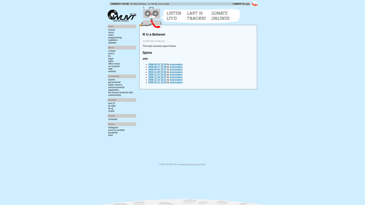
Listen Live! (174, 16)
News (111, 35)
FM (109, 56)
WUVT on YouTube (116, 130)
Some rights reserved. (187, 164)
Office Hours (114, 63)
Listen (111, 61)
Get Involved (114, 82)
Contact (111, 51)
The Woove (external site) (120, 92)
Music (111, 32)
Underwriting (114, 95)
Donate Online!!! (221, 16)
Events (111, 30)
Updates (112, 42)
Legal (110, 58)
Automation (176, 64)
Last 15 (111, 103)
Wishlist (112, 71)
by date (112, 106)
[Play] (148, 13)
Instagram (113, 127)
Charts (111, 111)
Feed (110, 135)
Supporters (113, 90)
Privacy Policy (201, 164)
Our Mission (114, 66)
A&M (248, 4)
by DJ (110, 108)
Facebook (112, 132)
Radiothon (113, 40)
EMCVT (111, 53)
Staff (110, 69)
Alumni (111, 79)
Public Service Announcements (116, 86)
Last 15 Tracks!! (196, 16)
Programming (115, 37)
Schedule (112, 119)
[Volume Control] (156, 13)
